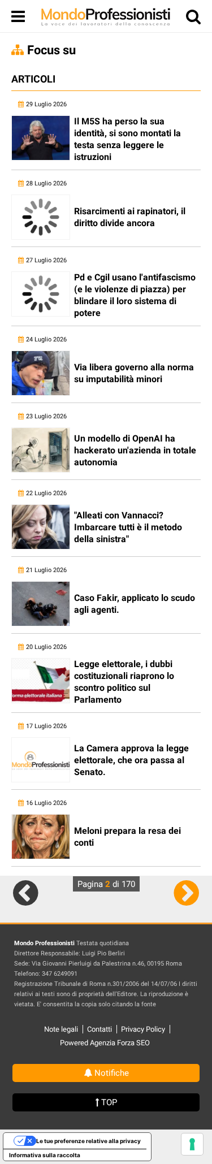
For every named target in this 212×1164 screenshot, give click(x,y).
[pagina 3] (186, 892)
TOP (108, 1102)
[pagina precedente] (25, 892)
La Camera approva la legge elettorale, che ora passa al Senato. (131, 760)
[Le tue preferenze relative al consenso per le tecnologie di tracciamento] (192, 1144)
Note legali (61, 1029)
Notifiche (110, 1073)
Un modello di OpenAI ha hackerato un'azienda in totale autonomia (135, 450)
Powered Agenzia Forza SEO (105, 1042)
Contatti (99, 1029)
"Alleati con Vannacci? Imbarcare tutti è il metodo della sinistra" (128, 527)
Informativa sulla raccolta (44, 1155)
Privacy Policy (143, 1029)
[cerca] (193, 19)
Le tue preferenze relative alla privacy (88, 1140)
